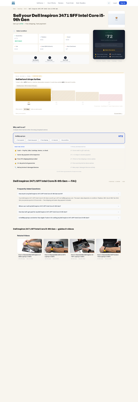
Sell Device (40, 3)
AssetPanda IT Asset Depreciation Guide (111, 106)
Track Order (70, 3)
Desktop (20, 8)
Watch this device (109, 50)
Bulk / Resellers (81, 3)
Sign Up (123, 3)
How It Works (52, 3)
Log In (115, 3)
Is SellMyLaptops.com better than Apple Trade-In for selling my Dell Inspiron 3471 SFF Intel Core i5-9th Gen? (54, 217)
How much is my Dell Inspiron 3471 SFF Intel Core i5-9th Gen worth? (41, 193)
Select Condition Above (109, 45)
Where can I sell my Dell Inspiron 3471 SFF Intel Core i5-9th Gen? (40, 206)
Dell (25, 8)
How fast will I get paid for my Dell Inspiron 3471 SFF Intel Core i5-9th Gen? (43, 212)
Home (14, 8)
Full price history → (118, 113)
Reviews (60, 3)
